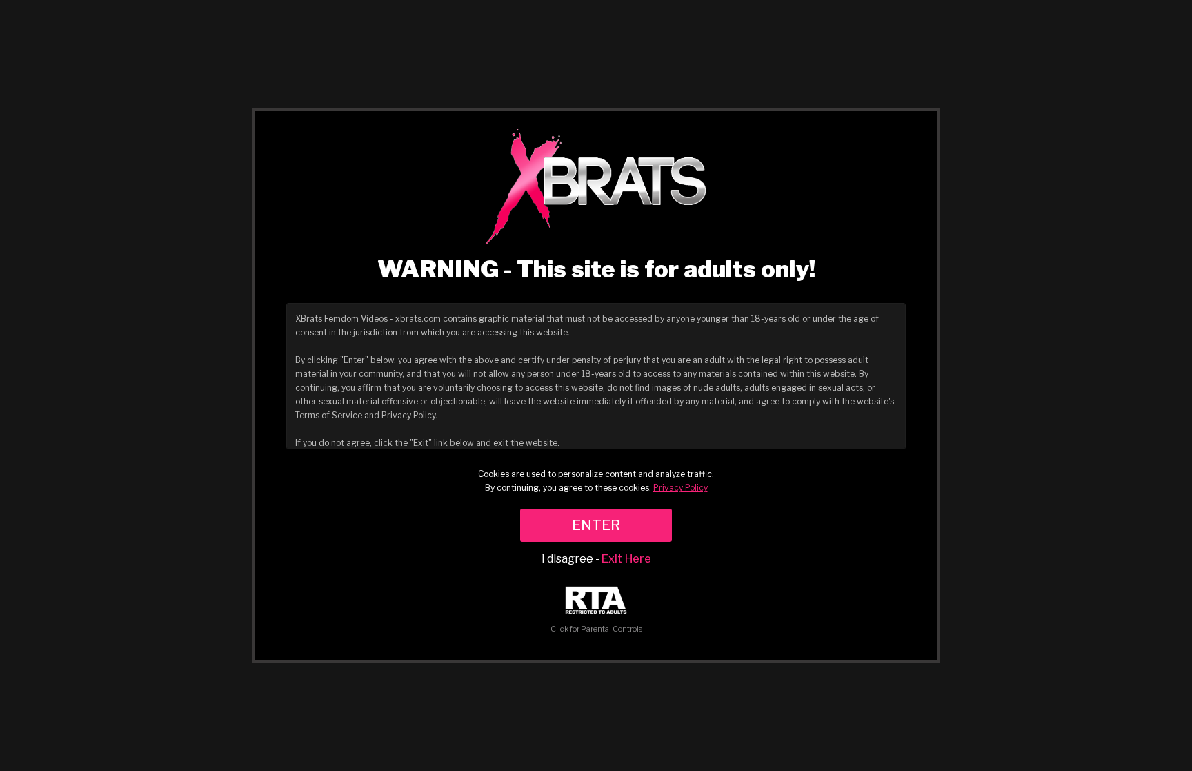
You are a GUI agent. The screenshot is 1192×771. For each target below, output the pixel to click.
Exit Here (626, 558)
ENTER (596, 525)
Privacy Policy (680, 487)
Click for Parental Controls (596, 629)
